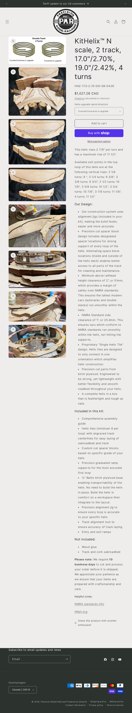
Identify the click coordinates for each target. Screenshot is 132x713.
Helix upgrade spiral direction (91, 104)
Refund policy (116, 701)
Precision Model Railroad (53, 702)
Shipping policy (98, 701)
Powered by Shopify (77, 702)
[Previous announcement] (6, 4)
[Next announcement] (125, 4)
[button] (7, 21)
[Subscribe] (66, 659)
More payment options (99, 141)
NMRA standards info (89, 604)
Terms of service (115, 705)
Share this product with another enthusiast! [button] (97, 622)
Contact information (75, 705)
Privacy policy (96, 705)
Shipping (79, 98)
